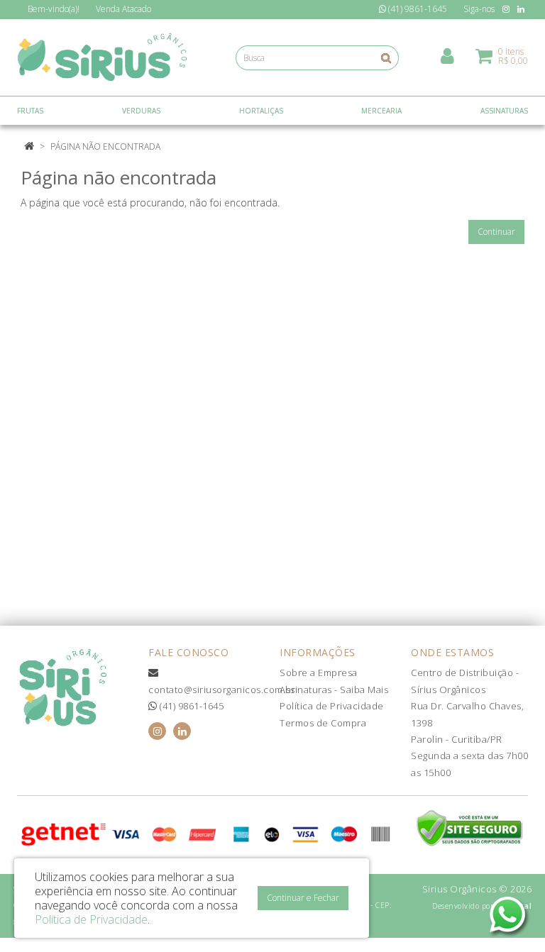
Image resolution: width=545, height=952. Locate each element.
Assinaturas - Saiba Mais (334, 689)
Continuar (496, 232)
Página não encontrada (105, 146)
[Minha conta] (447, 55)
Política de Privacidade (332, 705)
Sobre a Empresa (319, 672)
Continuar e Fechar (303, 898)
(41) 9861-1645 (191, 705)
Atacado (123, 9)
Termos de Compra (323, 722)
